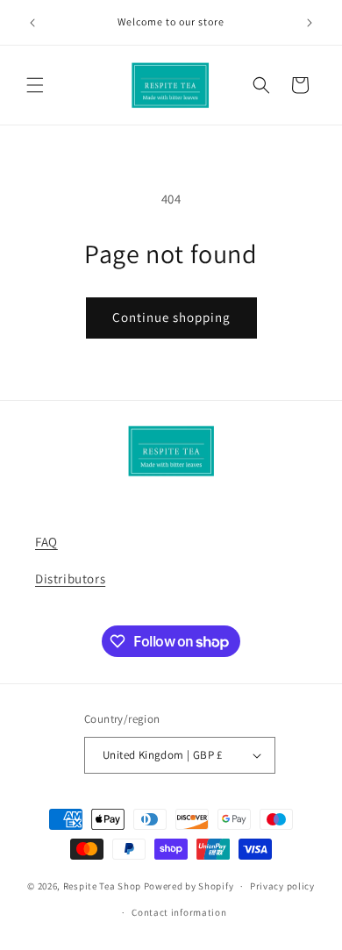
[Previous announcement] (32, 23)
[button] (35, 85)
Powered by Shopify (189, 886)
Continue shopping (171, 317)
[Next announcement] (309, 23)
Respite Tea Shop (102, 886)
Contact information (179, 912)
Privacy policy (282, 886)
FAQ (46, 541)
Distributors (70, 578)
